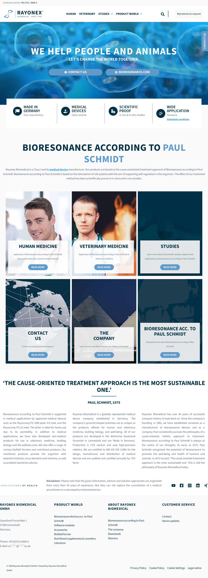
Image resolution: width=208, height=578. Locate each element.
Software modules (64, 525)
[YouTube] (173, 485)
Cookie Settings (176, 568)
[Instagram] (190, 485)
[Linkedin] (198, 485)
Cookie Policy (156, 568)
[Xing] (206, 485)
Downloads (114, 534)
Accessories (60, 530)
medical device (58, 170)
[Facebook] (182, 485)
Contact (166, 517)
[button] (111, 14)
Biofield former (62, 534)
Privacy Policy (138, 568)
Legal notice (195, 568)
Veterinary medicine (178, 119)
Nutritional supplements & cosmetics (75, 539)
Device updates (170, 521)
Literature (59, 543)
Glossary (113, 538)
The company (116, 530)
